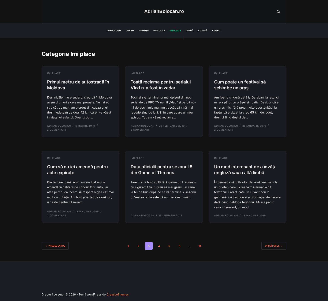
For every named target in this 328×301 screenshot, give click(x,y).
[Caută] (278, 11)
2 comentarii (56, 129)
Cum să (202, 30)
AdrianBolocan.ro (164, 11)
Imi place (175, 30)
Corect (217, 30)
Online (130, 30)
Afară (189, 30)
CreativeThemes (117, 294)
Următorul (272, 245)
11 (200, 246)
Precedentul (56, 245)
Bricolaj (159, 30)
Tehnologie (113, 30)
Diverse (144, 30)
